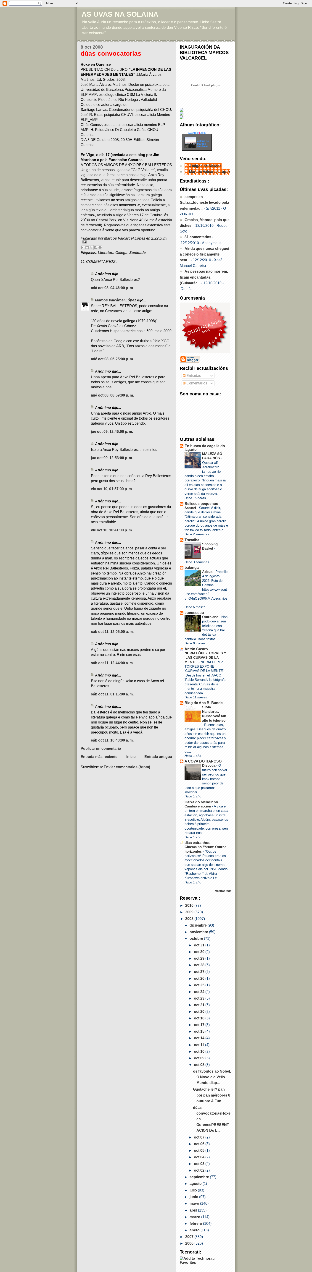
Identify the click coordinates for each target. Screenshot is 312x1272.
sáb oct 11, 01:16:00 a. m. (112, 694)
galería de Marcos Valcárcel (203, 144)
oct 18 (199, 1018)
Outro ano (210, 617)
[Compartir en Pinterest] (100, 247)
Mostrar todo (223, 890)
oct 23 (199, 998)
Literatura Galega (112, 253)
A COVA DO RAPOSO (203, 761)
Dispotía (209, 765)
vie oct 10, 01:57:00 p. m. (112, 489)
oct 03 (199, 1164)
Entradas (193, 376)
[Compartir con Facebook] (95, 247)
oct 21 (199, 1005)
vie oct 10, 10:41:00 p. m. (112, 530)
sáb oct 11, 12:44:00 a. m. (112, 663)
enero (195, 1230)
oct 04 (199, 1157)
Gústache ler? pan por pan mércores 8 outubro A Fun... (211, 1095)
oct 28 (199, 965)
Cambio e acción (198, 806)
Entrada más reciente (99, 757)
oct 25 (199, 985)
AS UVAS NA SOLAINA (120, 14)
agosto (196, 1184)
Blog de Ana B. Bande (204, 703)
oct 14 (199, 1038)
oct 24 (199, 992)
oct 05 (199, 1150)
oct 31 (199, 945)
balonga (192, 567)
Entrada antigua (158, 757)
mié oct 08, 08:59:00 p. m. (112, 395)
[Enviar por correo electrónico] (82, 247)
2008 (189, 919)
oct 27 (199, 972)
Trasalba (192, 540)
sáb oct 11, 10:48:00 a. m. (112, 740)
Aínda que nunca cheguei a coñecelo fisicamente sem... (204, 254)
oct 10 (199, 1051)
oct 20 (199, 1011)
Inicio (131, 757)
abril (194, 1210)
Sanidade (137, 253)
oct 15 (199, 1031)
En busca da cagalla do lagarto (205, 448)
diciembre (199, 925)
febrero (196, 1223)
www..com (197, 132)
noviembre (199, 932)
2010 (189, 905)
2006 (189, 1243)
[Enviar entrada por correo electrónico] (126, 241)
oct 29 (199, 958)
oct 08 (199, 1065)
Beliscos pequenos (201, 504)
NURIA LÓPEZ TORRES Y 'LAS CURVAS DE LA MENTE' (205, 657)
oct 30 (199, 952)
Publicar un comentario (101, 748)
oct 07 (199, 1137)
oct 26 (199, 978)
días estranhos (197, 843)
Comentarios (196, 383)
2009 (189, 912)
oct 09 (199, 1058)
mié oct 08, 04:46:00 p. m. (112, 288)
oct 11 (199, 1045)
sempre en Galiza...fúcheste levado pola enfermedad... (204, 202)
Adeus (207, 572)
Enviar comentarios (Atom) (127, 767)
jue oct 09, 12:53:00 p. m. (112, 458)
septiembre (200, 1177)
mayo (195, 1203)
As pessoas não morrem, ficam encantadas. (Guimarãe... (204, 277)
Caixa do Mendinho (201, 802)
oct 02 (199, 1170)
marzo (195, 1217)
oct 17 (199, 1025)
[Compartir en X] (91, 247)
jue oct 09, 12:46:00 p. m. (112, 432)
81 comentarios (198, 237)
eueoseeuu (194, 613)
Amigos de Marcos (205, 166)
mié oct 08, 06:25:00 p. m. (112, 359)
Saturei (191, 508)
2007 (189, 1237)
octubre (197, 938)
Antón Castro (196, 649)
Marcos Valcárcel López (115, 300)
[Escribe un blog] (87, 247)
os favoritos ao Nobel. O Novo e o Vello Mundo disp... (212, 1077)
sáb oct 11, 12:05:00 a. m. (112, 632)
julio (194, 1190)
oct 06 (199, 1144)
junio (194, 1197)
